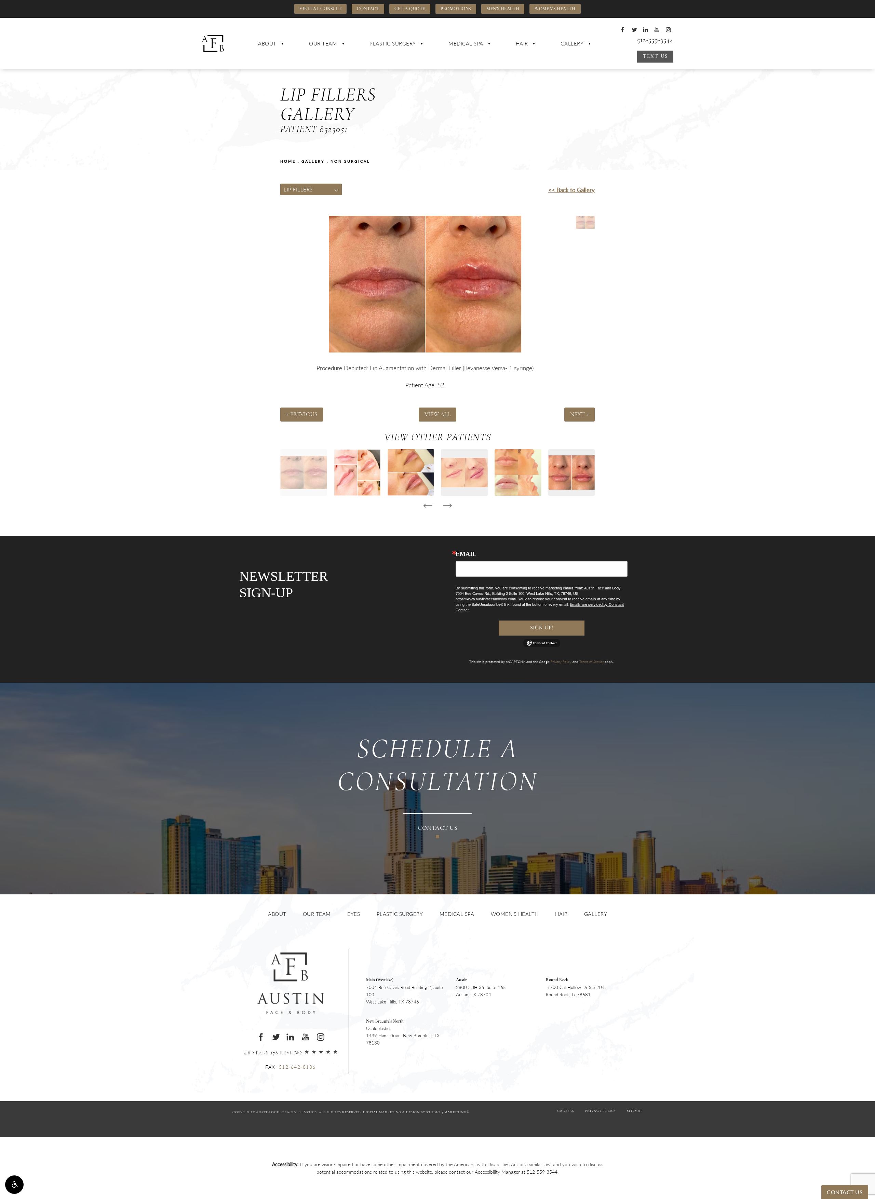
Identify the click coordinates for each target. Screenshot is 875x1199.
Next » (579, 414)
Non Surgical (350, 161)
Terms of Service (591, 661)
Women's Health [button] (555, 9)
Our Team (323, 43)
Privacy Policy (561, 661)
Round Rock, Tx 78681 (576, 988)
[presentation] (427, 506)
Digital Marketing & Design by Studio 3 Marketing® (416, 1112)
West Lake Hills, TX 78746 (404, 991)
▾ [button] (282, 43)
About (267, 43)
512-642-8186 (297, 1066)
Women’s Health (515, 913)
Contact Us (437, 828)
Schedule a (437, 767)
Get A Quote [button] (409, 9)
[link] (542, 1171)
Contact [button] (368, 9)
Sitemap (635, 1111)
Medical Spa (465, 43)
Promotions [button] (456, 9)
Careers (565, 1111)
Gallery (572, 43)
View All (437, 414)
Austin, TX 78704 (481, 988)
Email (466, 554)
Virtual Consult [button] (320, 9)
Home (288, 161)
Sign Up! (541, 628)
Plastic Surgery (392, 43)
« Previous (301, 414)
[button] (14, 1184)
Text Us (655, 56)
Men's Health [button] (502, 9)
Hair (522, 43)
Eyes (353, 913)
